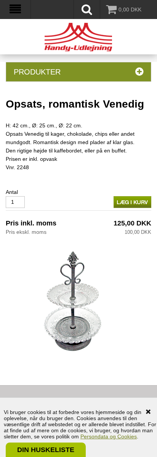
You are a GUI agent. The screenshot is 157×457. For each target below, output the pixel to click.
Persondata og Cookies (108, 436)
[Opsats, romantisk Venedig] (72, 303)
